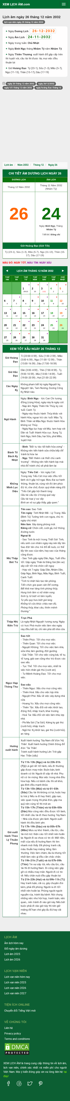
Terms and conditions (17, 1038)
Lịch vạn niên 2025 (15, 982)
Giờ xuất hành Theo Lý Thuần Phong (11, 838)
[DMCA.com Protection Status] (17, 1048)
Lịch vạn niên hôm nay (17, 976)
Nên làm (26, 524)
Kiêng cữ (26, 528)
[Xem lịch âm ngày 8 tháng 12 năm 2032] (24, 297)
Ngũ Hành (10, 419)
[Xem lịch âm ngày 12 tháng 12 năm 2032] (61, 297)
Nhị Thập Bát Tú (12, 560)
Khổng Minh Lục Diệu (12, 487)
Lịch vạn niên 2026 (15, 988)
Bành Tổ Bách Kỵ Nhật (13, 456)
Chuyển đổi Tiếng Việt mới (20, 1010)
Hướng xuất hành (11, 748)
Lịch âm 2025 (12, 954)
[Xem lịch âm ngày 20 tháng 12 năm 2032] (5, 322)
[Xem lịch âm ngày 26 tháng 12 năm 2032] (61, 322)
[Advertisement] (35, 126)
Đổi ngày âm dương (15, 948)
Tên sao (26, 509)
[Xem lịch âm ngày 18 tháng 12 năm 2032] (52, 310)
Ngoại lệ (26, 535)
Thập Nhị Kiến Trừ (12, 623)
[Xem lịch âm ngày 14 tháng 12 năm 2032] (15, 310)
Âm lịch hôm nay (13, 943)
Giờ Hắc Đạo (13, 374)
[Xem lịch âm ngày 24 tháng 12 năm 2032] (43, 322)
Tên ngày (26, 512)
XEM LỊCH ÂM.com (16, 4)
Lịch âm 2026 (12, 959)
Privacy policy (12, 1033)
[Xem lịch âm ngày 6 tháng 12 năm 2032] (5, 297)
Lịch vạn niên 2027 (15, 993)
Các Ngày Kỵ (12, 388)
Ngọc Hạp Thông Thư (11, 685)
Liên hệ (8, 1028)
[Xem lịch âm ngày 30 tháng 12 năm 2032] (33, 334)
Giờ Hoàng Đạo (11, 359)
